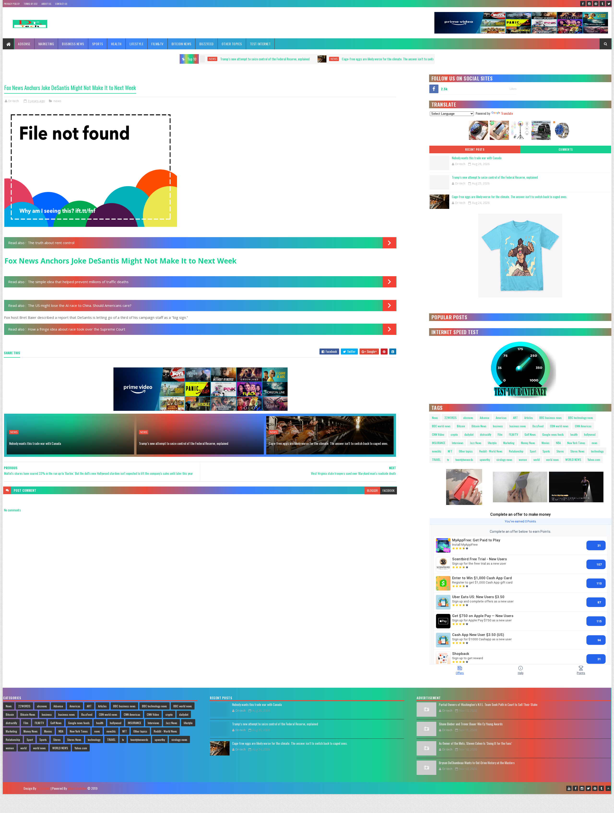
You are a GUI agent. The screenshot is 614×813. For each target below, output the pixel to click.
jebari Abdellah (77, 788)
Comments (566, 149)
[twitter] (608, 3)
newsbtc (436, 451)
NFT (450, 451)
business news (517, 426)
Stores (560, 451)
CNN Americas (583, 426)
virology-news (504, 460)
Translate (507, 113)
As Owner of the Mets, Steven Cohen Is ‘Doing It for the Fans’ (475, 743)
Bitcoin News (181, 43)
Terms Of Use (30, 4)
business (498, 426)
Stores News (577, 451)
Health (116, 43)
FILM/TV (513, 434)
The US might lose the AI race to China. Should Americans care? (79, 305)
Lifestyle (137, 43)
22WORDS (450, 418)
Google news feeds (553, 434)
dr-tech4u (43, 788)
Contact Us (61, 4)
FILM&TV (157, 43)
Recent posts (474, 149)
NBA (558, 443)
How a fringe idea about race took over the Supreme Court (76, 329)
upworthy (485, 460)
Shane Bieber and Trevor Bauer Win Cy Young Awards (471, 723)
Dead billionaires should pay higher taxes (409, 58)
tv (448, 460)
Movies (545, 443)
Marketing (46, 43)
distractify (485, 434)
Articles (528, 418)
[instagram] (589, 3)
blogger (372, 490)
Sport (533, 451)
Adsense (24, 43)
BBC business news (550, 418)
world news (552, 460)
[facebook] (582, 3)
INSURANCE (438, 443)
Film (500, 434)
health (574, 434)
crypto (454, 434)
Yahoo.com (594, 460)
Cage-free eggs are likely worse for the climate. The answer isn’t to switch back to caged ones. (291, 58)
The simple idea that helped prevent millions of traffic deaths (78, 281)
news (224, 59)
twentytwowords (464, 460)
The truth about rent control (51, 242)
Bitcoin (461, 426)
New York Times (576, 443)
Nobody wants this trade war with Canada (35, 443)
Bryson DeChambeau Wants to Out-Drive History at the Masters (477, 762)
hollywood (590, 434)
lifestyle (492, 443)
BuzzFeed (206, 43)
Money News (528, 443)
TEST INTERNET (260, 43)
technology (597, 451)
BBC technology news (580, 418)
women (523, 460)
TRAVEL (436, 460)
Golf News (530, 434)
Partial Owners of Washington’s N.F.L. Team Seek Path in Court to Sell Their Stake (488, 704)
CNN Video (438, 434)
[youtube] (569, 788)
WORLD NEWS (573, 460)
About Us (46, 4)
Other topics (232, 43)
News (435, 418)
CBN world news (559, 426)
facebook (389, 490)
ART (515, 418)
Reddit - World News (490, 451)
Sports (97, 43)
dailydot (468, 434)
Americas (501, 418)
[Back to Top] (608, 788)
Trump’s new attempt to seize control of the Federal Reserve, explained (183, 443)
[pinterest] (595, 3)
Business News (73, 43)
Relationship (516, 451)
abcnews (468, 418)
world (536, 460)
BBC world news (441, 426)
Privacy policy (12, 4)
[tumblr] (602, 3)
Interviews (457, 443)
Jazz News (475, 443)
